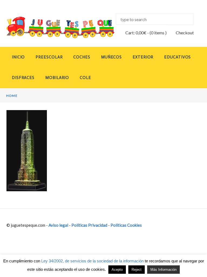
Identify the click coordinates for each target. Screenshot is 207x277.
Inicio (18, 57)
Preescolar (49, 57)
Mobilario (57, 77)
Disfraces (23, 77)
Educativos (177, 57)
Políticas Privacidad (89, 225)
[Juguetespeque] (52, 27)
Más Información (163, 270)
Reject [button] (137, 270)
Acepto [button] (117, 270)
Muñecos (111, 57)
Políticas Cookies (126, 225)
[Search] (180, 19)
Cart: (135, 32)
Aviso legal (58, 225)
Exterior (143, 57)
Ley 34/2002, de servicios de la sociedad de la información (92, 261)
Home (12, 96)
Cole (85, 77)
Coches (81, 57)
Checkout (185, 32)
